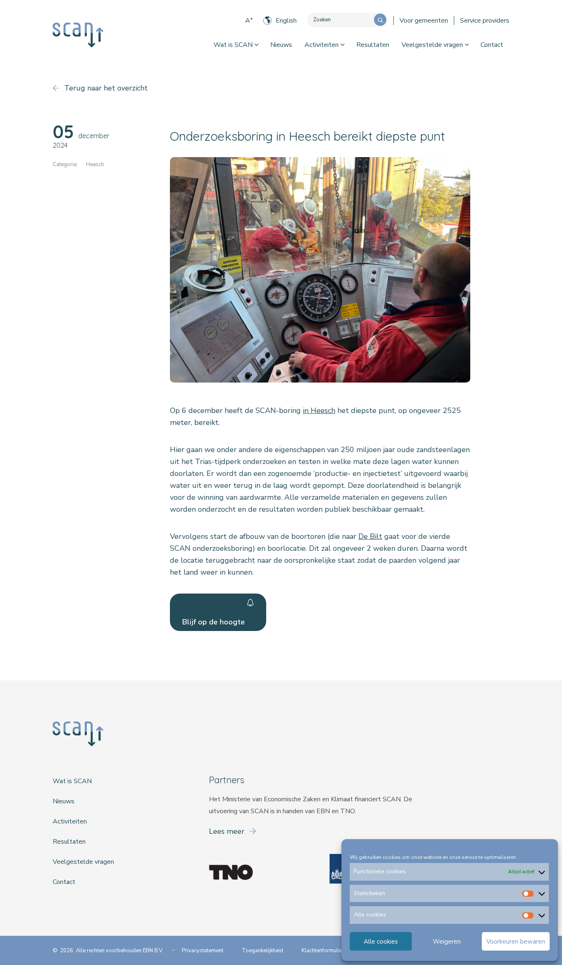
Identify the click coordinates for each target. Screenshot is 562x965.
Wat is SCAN (233, 44)
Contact (492, 44)
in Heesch (319, 410)
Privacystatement (202, 950)
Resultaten (372, 44)
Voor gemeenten (423, 20)
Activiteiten (321, 44)
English (286, 20)
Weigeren (447, 941)
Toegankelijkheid (262, 950)
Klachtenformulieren (326, 950)
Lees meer (227, 831)
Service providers (484, 20)
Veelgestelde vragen (432, 44)
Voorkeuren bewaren (515, 941)
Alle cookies (381, 941)
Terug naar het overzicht (105, 88)
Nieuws (281, 44)
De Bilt (370, 536)
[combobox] (340, 20)
